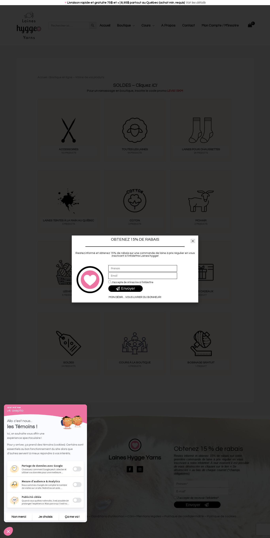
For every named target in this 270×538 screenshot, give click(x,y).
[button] (192, 240)
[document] (135, 269)
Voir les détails (196, 2)
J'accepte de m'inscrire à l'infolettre (132, 282)
